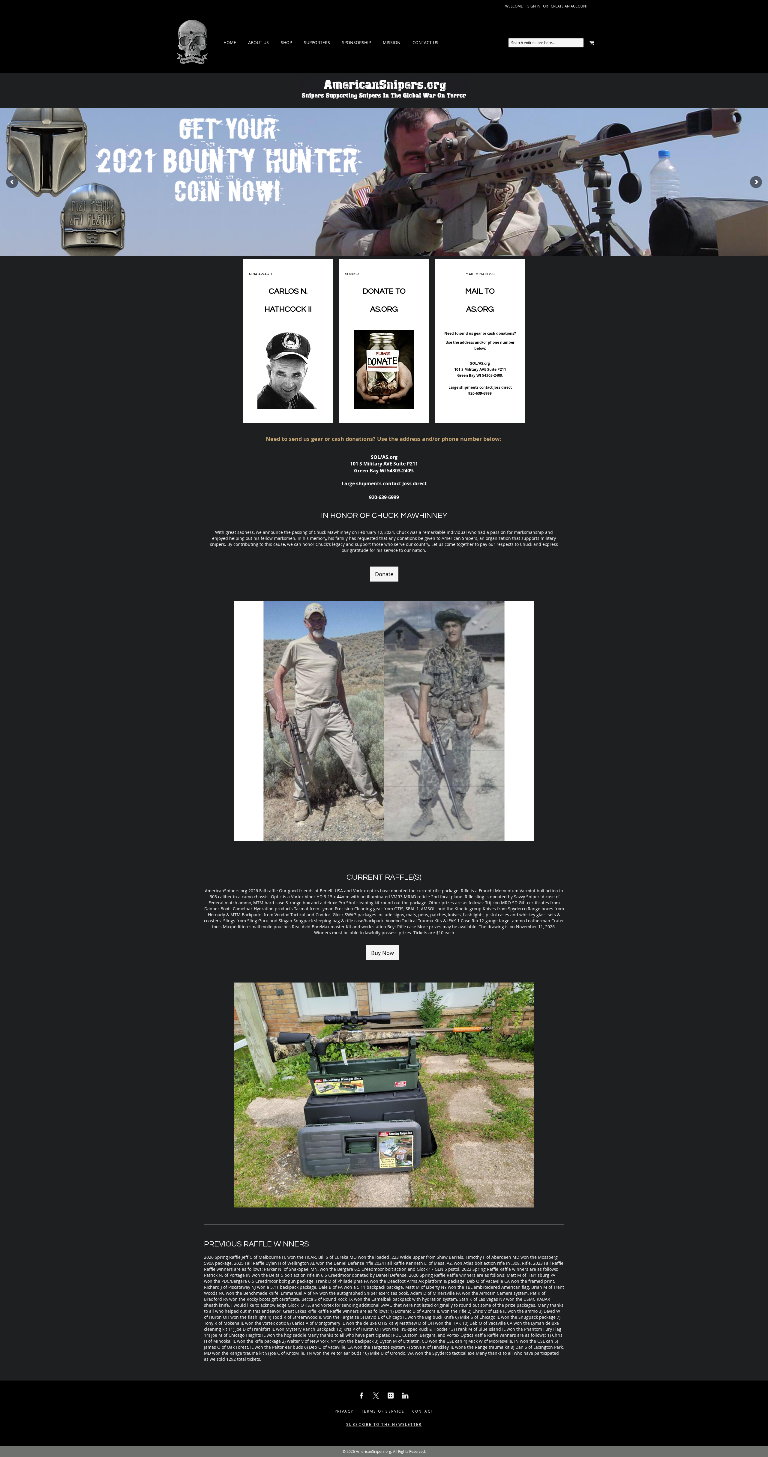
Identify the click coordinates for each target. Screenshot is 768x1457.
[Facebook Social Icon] (361, 1396)
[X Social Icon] (376, 1396)
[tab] (331, 42)
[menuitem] (230, 42)
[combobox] (546, 42)
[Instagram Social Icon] (391, 1396)
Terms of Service (382, 1411)
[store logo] (192, 43)
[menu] (331, 42)
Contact (423, 1411)
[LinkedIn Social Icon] (405, 1396)
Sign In (533, 6)
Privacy (344, 1411)
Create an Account (569, 6)
